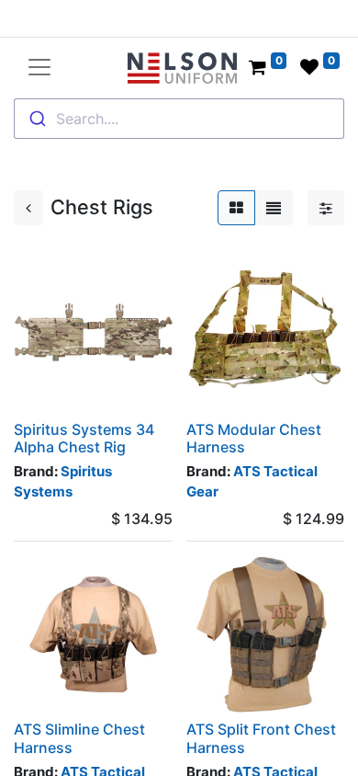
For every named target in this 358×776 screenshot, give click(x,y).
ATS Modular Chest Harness (253, 438)
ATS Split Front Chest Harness (261, 738)
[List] (273, 207)
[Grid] (236, 207)
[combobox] (179, 118)
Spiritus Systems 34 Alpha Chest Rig (84, 438)
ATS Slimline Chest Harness (79, 738)
